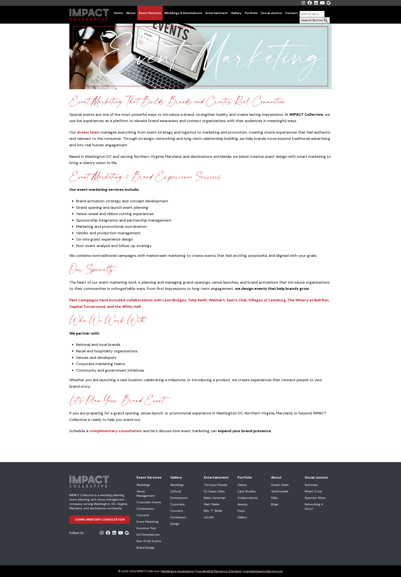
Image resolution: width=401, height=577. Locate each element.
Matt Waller (212, 504)
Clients (242, 485)
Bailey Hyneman (215, 498)
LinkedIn (316, 3)
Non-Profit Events (149, 541)
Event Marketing (148, 522)
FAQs (274, 498)
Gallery (236, 13)
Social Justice (271, 13)
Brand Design (146, 547)
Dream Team (280, 485)
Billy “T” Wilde (213, 511)
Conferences (145, 509)
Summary (311, 485)
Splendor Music (315, 498)
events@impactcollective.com (263, 571)
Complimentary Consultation (100, 519)
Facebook (310, 3)
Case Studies (246, 491)
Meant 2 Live (313, 491)
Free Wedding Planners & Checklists (218, 571)
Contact (291, 13)
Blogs (274, 504)
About (131, 13)
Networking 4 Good (314, 506)
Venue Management (146, 493)
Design (174, 524)
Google (328, 3)
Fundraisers (178, 517)
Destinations (179, 498)
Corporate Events (149, 502)
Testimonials (279, 491)
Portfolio (251, 13)
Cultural (175, 491)
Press (241, 511)
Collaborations (247, 498)
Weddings (143, 485)
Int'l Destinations (148, 534)
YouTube (322, 3)
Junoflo (209, 517)
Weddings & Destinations (183, 13)
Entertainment (217, 13)
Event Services (150, 13)
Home (118, 13)
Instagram (303, 3)
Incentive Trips (146, 528)
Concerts (143, 515)
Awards (242, 504)
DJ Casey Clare (214, 491)
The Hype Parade (215, 485)
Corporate (177, 504)
